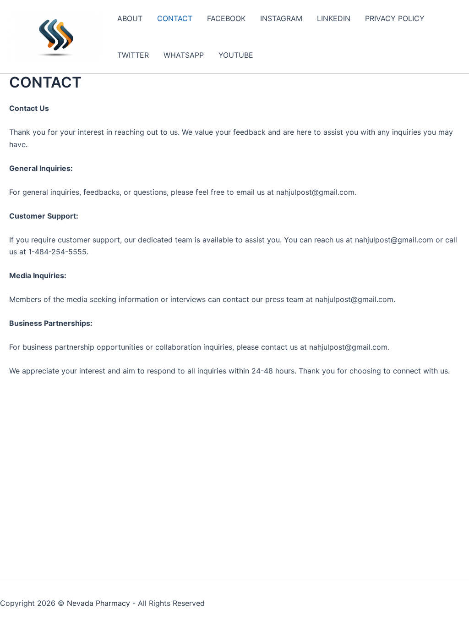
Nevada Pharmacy (98, 603)
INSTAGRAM (281, 18)
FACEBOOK (226, 18)
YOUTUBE (235, 55)
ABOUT (129, 18)
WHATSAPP (184, 55)
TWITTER (133, 55)
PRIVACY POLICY (395, 18)
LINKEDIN (333, 18)
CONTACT (174, 18)
